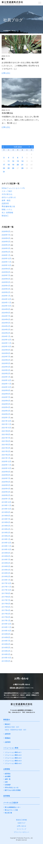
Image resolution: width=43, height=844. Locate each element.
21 (22, 164)
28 (22, 168)
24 (4, 168)
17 (4, 164)
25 (9, 168)
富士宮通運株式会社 (7, 30)
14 (22, 161)
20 (18, 164)
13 (18, 161)
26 (13, 168)
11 (9, 161)
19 (13, 164)
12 (13, 161)
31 (4, 171)
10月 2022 (18, 147)
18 (9, 164)
